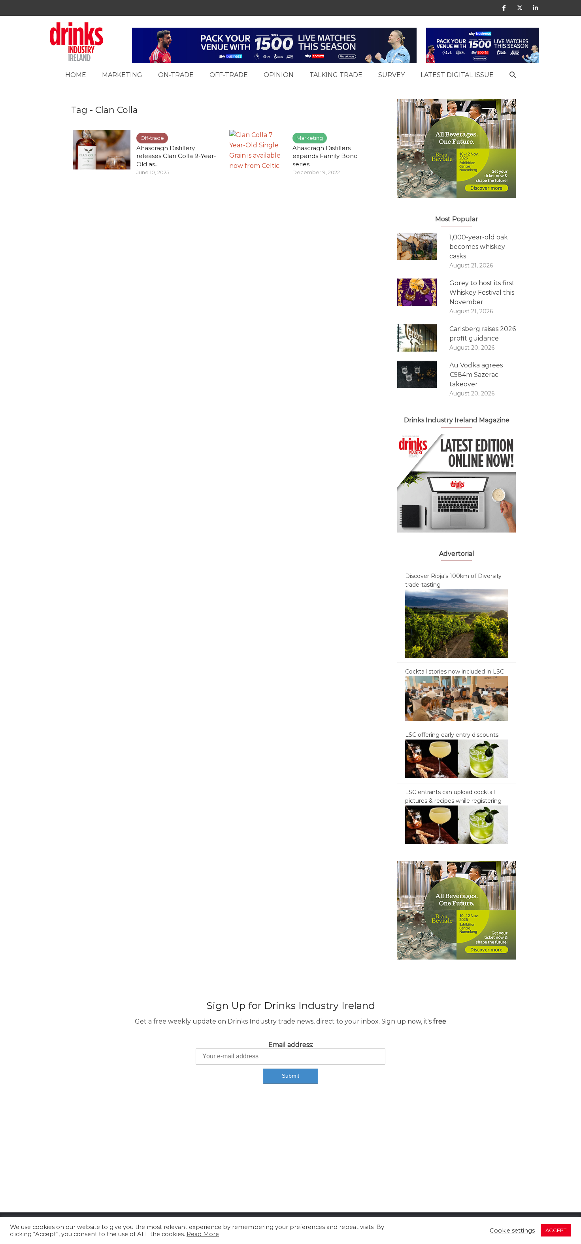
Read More (203, 1234)
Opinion (279, 75)
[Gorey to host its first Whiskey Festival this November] (423, 292)
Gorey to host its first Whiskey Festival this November (482, 292)
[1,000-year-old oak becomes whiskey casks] (423, 246)
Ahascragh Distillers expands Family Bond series (325, 156)
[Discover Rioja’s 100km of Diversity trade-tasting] (456, 623)
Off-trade (228, 75)
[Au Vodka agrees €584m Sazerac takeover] (423, 374)
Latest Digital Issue (457, 75)
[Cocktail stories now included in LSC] (456, 698)
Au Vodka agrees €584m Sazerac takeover (476, 374)
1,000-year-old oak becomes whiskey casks (478, 246)
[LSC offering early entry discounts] (456, 758)
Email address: (290, 1044)
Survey (391, 75)
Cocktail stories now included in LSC (454, 671)
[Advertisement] (237, 1157)
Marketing (122, 75)
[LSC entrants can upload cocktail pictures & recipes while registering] (456, 824)
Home (75, 75)
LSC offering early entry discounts (451, 734)
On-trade (176, 75)
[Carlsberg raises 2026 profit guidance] (423, 338)
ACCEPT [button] (555, 1230)
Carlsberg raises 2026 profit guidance (482, 333)
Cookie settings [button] (512, 1230)
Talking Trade (335, 75)
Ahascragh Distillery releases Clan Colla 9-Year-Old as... (176, 156)
